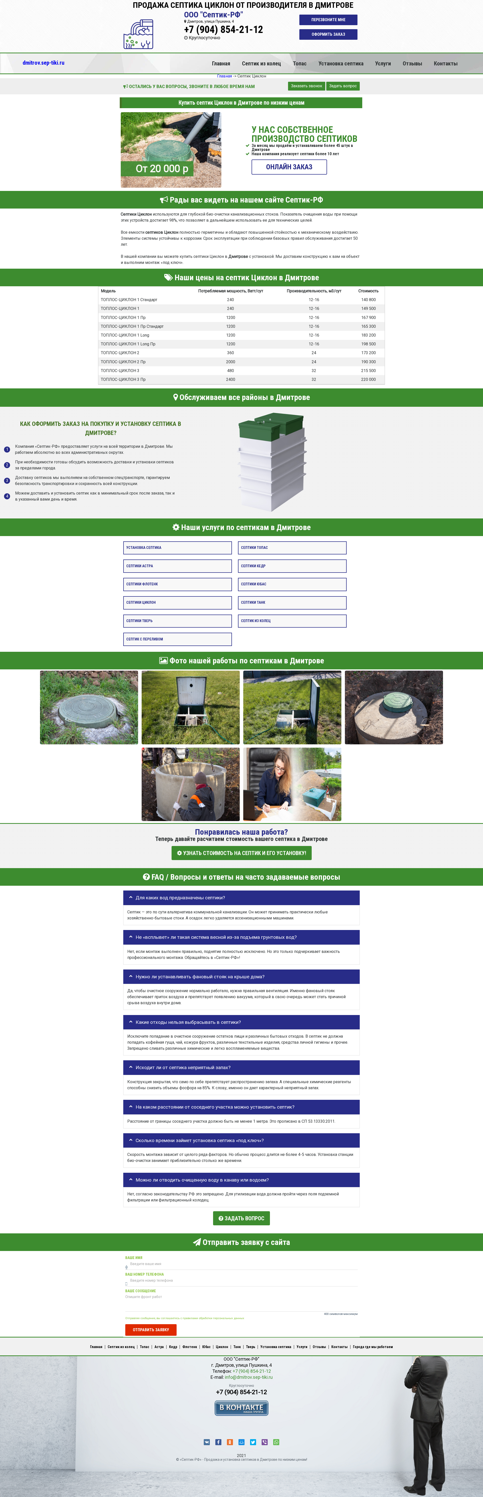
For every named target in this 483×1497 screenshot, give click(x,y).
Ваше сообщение (140, 1291)
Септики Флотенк (142, 584)
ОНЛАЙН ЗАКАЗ (289, 167)
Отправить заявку (151, 1329)
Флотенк (189, 1347)
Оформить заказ (328, 34)
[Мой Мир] (241, 1442)
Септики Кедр (253, 566)
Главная (221, 63)
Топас (300, 63)
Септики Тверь (139, 621)
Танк (237, 1347)
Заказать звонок (306, 86)
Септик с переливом (144, 639)
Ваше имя (133, 1258)
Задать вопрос (343, 86)
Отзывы (412, 63)
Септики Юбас (253, 584)
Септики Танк (253, 602)
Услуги (383, 63)
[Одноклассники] (230, 1442)
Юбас (206, 1347)
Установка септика (341, 63)
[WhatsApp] (276, 1442)
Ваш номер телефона (144, 1274)
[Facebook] (218, 1442)
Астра (159, 1347)
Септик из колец (261, 63)
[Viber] (265, 1442)
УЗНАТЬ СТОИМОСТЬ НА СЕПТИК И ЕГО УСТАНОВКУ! (244, 853)
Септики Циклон (141, 602)
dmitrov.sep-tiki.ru (43, 62)
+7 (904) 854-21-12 (223, 29)
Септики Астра (139, 566)
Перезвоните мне (328, 19)
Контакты (446, 63)
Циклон (222, 1347)
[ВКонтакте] (207, 1442)
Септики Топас (254, 548)
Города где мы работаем (373, 1347)
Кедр (173, 1347)
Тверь (250, 1347)
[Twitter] (253, 1442)
